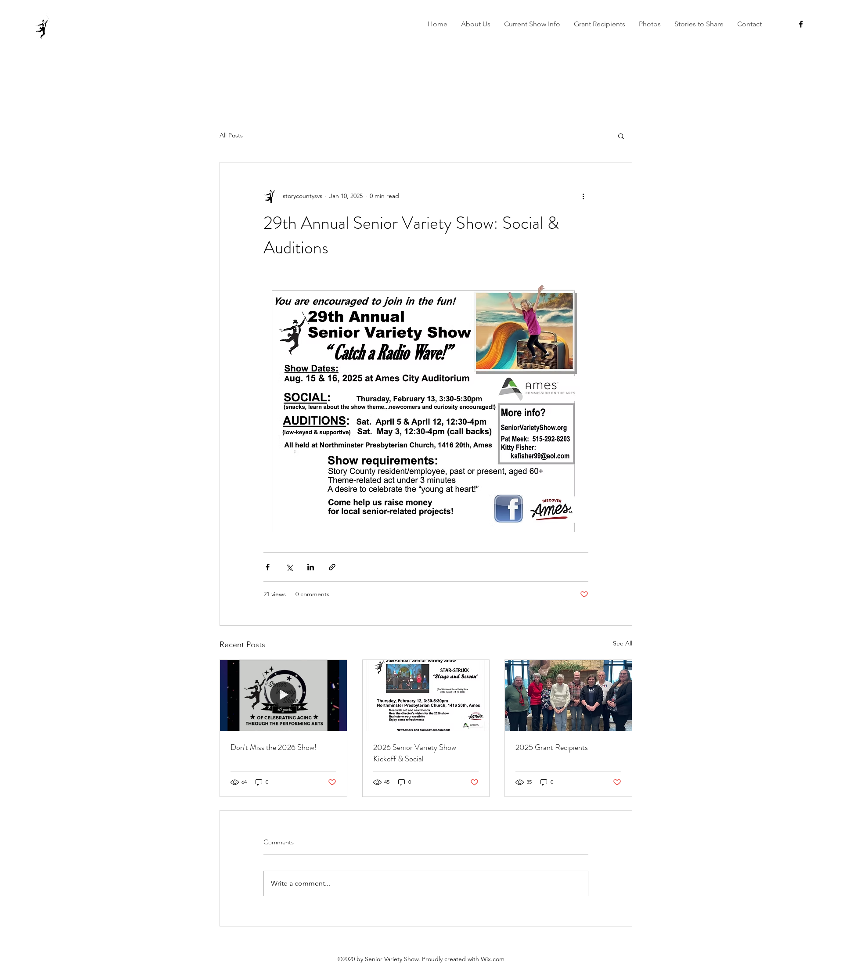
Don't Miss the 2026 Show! (274, 747)
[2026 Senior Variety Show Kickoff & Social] (426, 695)
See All (622, 643)
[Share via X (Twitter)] (289, 567)
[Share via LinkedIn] (310, 567)
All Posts (231, 135)
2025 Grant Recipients (551, 747)
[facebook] (800, 24)
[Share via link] (332, 567)
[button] (475, 24)
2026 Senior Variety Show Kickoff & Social (414, 753)
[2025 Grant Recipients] (568, 695)
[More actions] (583, 196)
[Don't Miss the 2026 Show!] (283, 695)
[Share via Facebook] (267, 567)
